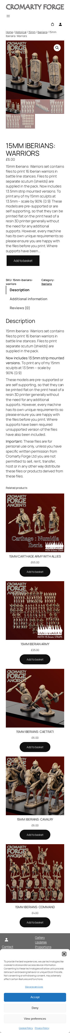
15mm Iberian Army (35, 644)
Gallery (40, 937)
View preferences (35, 1018)
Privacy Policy (42, 1028)
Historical (20, 32)
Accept (35, 997)
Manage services (34, 986)
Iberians (42, 32)
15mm (32, 32)
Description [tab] (19, 289)
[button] (64, 954)
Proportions (43, 947)
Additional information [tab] (28, 298)
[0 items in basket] (52, 24)
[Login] (60, 24)
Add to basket (23, 260)
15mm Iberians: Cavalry (35, 819)
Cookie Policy (26, 1028)
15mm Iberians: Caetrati (35, 731)
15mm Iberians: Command (35, 907)
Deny (35, 1008)
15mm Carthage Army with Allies (35, 556)
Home (9, 32)
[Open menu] (8, 16)
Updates (41, 942)
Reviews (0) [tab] (20, 307)
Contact (7, 947)
